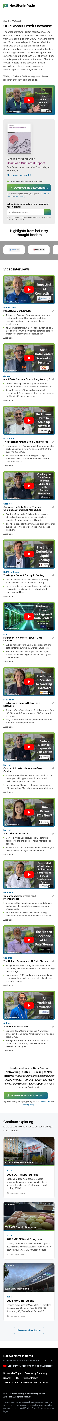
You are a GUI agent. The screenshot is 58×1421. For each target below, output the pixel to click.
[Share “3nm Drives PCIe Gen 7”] (53, 833)
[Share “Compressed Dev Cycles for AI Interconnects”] (53, 896)
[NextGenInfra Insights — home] (19, 6)
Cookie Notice (29, 1382)
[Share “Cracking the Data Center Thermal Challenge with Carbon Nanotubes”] (53, 507)
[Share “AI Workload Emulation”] (53, 1027)
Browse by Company (36, 1373)
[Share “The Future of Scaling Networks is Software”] (53, 703)
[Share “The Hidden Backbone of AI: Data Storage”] (53, 961)
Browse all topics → (29, 1330)
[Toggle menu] (51, 6)
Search (7, 1378)
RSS (17, 1378)
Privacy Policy (19, 196)
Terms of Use (45, 1102)
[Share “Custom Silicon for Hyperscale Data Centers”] (53, 768)
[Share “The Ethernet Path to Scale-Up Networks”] (53, 442)
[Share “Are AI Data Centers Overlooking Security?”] (53, 379)
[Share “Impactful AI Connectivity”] (53, 311)
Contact (44, 1382)
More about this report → (19, 175)
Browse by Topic (12, 1373)
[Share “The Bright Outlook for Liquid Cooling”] (53, 575)
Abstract (7, 338)
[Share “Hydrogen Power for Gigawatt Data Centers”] (53, 638)
